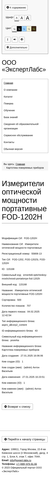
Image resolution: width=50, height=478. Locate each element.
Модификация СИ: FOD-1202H (19, 238)
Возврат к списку (18, 406)
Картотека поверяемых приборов (25, 167)
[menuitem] (25, 83)
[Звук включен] (15, 39)
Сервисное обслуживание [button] (18, 135)
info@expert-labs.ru (20, 460)
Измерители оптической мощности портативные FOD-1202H (24, 200)
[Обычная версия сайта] (22, 39)
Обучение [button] (9, 110)
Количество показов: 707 (16, 305)
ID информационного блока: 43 (20, 330)
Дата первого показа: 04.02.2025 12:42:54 (20, 313)
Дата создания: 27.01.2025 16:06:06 (22, 355)
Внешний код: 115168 (14, 284)
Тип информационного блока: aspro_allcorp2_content (19, 323)
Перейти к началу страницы (26, 439)
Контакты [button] (9, 142)
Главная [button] (8, 83)
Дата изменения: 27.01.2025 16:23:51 (23, 377)
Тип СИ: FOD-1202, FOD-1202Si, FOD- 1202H (24, 261)
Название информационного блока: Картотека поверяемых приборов (22, 348)
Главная (20, 164)
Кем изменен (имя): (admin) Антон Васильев (21, 390)
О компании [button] (10, 89)
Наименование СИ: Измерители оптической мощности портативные (22, 246)
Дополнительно (18, 47)
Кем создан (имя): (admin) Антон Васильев (20, 369)
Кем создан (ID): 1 (12, 361)
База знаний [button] (11, 117)
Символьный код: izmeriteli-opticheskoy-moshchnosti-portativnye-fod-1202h (24, 277)
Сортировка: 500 (11, 300)
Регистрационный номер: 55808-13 (22, 253)
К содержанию (17, 7)
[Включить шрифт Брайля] (8, 39)
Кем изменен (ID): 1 (13, 382)
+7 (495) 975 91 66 (26, 464)
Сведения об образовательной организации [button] (21, 126)
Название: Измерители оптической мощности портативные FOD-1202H (22, 292)
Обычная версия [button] (13, 149)
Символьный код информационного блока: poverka (22, 338)
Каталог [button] (8, 96)
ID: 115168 (8, 269)
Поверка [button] (8, 103)
